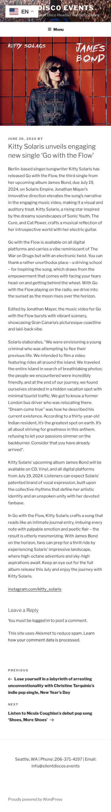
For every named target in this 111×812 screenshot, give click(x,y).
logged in (41, 620)
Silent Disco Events (51, 8)
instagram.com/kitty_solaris (34, 589)
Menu (58, 29)
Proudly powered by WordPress (35, 799)
